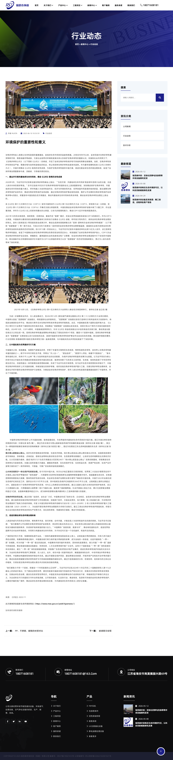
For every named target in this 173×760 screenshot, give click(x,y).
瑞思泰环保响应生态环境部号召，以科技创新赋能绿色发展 (148, 188)
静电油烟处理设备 (96, 731)
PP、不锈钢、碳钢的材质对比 (29, 630)
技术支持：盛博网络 (149, 756)
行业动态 (94, 44)
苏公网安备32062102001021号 (100, 756)
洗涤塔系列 (93, 711)
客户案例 (106, 5)
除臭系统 (92, 721)
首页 (36, 5)
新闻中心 (91, 5)
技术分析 (127, 145)
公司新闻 (127, 126)
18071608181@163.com (80, 674)
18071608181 (25, 674)
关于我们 (48, 5)
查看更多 (92, 736)
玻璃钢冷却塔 (105, 630)
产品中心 (62, 5)
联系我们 (131, 5)
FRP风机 (92, 706)
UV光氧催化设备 (95, 726)
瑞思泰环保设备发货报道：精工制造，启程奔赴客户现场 (147, 201)
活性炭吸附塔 (94, 716)
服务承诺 (118, 5)
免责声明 (163, 756)
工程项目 (77, 5)
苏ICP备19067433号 (67, 756)
